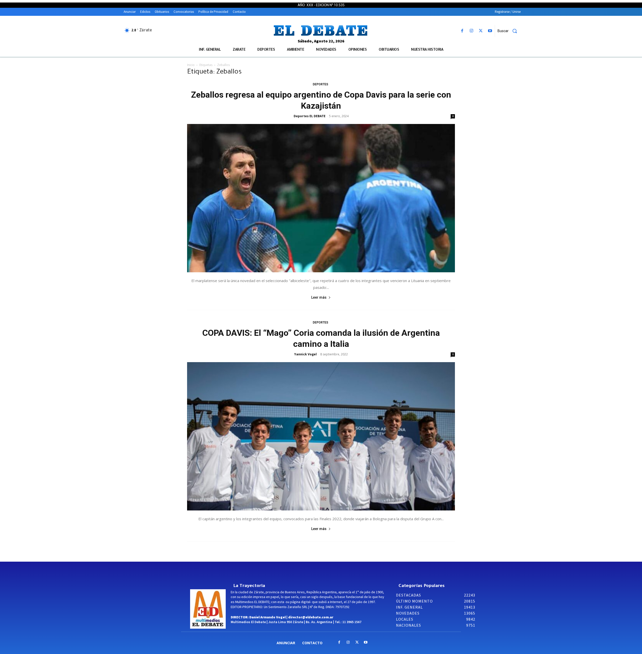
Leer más (319, 297)
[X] (480, 31)
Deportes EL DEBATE (310, 116)
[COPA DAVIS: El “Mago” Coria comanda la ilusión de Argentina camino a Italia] (321, 436)
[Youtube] (490, 31)
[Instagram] (471, 31)
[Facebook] (462, 31)
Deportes (320, 84)
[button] (509, 31)
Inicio (191, 65)
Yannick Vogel (305, 354)
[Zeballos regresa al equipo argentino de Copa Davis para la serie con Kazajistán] (321, 198)
